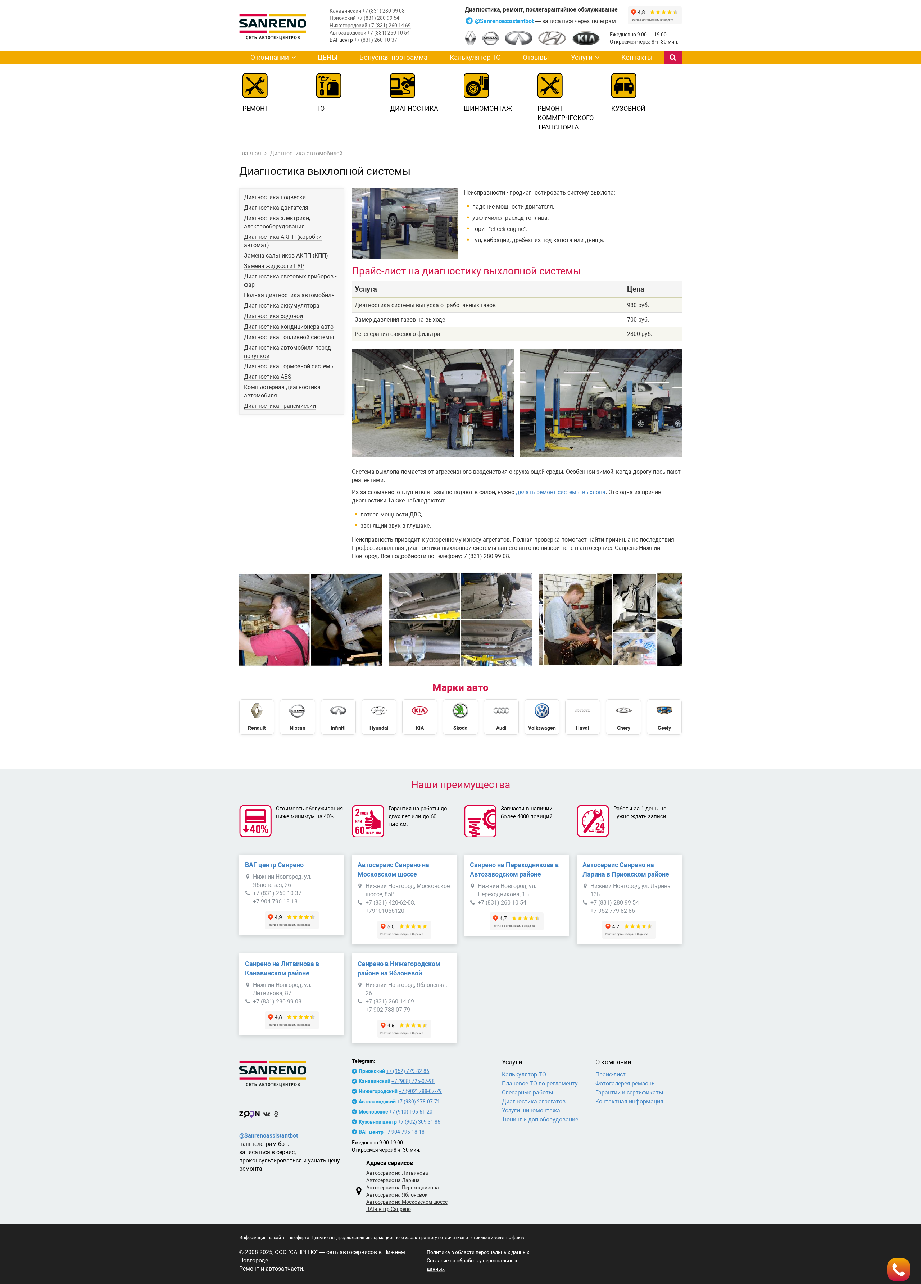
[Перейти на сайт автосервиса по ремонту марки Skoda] (460, 717)
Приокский (343, 18)
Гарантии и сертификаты (629, 1092)
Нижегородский (348, 25)
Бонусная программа (393, 57)
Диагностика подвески (275, 197)
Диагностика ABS (267, 376)
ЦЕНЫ (327, 57)
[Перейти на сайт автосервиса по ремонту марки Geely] (664, 717)
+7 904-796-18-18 (405, 1132)
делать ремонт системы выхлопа (560, 492)
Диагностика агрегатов (534, 1101)
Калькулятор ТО (475, 57)
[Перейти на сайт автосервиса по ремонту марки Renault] (257, 717)
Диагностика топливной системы (289, 337)
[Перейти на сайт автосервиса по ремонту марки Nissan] (297, 717)
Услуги (582, 57)
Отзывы (536, 57)
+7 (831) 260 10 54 (388, 33)
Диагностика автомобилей (306, 153)
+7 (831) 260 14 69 (389, 25)
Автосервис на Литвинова (397, 1173)
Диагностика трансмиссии (280, 405)
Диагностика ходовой (273, 316)
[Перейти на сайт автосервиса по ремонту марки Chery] (623, 717)
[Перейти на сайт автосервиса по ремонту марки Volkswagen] (542, 717)
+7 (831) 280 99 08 (383, 11)
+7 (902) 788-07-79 (420, 1091)
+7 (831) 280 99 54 (378, 18)
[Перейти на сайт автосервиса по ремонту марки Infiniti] (338, 717)
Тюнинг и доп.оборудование (540, 1119)
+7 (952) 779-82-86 (407, 1071)
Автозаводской (348, 33)
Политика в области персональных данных (478, 1252)
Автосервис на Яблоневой (397, 1195)
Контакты (637, 57)
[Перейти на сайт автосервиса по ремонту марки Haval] (583, 717)
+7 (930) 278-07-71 (418, 1102)
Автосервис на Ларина (393, 1180)
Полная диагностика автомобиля (289, 295)
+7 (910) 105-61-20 (410, 1112)
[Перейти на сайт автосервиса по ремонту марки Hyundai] (379, 717)
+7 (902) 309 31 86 (419, 1122)
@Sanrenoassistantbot (505, 21)
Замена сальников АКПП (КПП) (286, 255)
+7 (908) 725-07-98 (413, 1081)
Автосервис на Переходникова (402, 1187)
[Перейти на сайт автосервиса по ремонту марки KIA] (420, 717)
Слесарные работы (527, 1092)
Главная (250, 153)
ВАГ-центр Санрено (388, 1209)
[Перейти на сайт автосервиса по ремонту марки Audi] (501, 717)
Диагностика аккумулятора (281, 305)
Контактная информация (629, 1101)
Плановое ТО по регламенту (540, 1083)
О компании (269, 57)
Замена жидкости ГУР (274, 266)
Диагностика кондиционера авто (289, 326)
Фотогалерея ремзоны (625, 1083)
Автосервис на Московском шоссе (407, 1202)
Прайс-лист (610, 1074)
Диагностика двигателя (276, 207)
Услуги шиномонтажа (531, 1110)
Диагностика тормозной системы (289, 366)
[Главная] (291, 1072)
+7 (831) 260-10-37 (375, 40)
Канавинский (345, 11)
